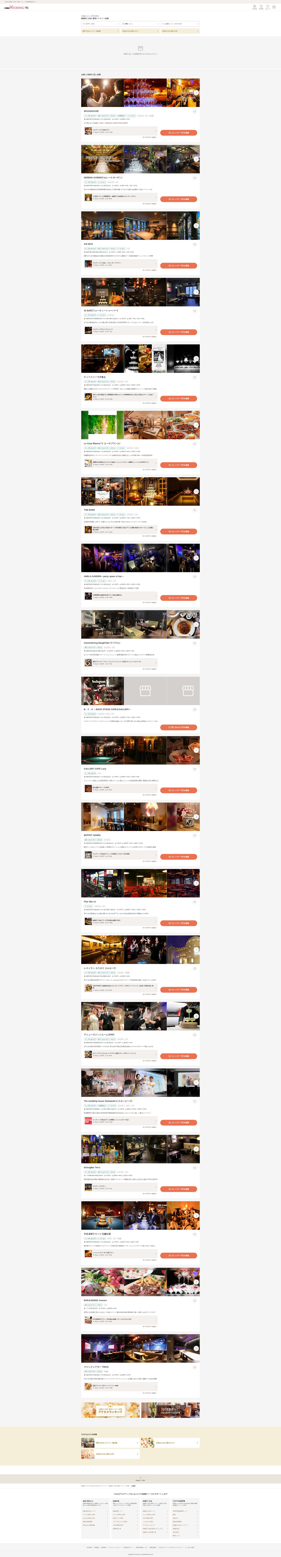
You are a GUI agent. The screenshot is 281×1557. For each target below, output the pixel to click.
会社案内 (89, 1547)
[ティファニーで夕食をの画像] (140, 358)
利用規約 (96, 1547)
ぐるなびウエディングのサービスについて (170, 1547)
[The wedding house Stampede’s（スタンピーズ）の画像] (140, 1082)
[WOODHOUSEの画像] (140, 93)
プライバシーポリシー (115, 1547)
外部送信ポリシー (128, 1547)
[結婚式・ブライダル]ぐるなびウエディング (93, 1486)
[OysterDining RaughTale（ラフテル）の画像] (140, 624)
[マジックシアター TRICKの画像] (140, 1348)
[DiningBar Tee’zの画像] (140, 1149)
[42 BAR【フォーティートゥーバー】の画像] (140, 292)
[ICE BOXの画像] (140, 225)
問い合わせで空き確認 (180, 727)
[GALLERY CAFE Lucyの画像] (140, 750)
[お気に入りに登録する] (194, 111)
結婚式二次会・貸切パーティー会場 (119, 1486)
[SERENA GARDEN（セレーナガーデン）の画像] (140, 159)
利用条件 (103, 1547)
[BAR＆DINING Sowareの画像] (140, 1282)
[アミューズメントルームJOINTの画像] (140, 1016)
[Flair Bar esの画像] (140, 883)
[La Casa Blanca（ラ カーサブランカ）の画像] (140, 425)
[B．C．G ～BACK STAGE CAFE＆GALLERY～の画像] (140, 691)
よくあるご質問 (189, 1547)
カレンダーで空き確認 (180, 133)
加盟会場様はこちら (142, 1547)
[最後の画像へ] (196, 92)
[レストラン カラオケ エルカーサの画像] (140, 949)
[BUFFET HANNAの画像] (140, 817)
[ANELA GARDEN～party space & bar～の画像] (140, 558)
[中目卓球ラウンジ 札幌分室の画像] (140, 1215)
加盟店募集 (153, 1547)
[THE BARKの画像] (140, 491)
